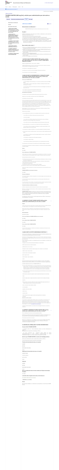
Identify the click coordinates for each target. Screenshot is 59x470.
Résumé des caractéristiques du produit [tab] (17, 19)
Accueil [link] (6, 6)
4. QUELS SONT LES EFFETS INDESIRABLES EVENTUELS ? (12, 46)
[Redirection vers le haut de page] (26, 31)
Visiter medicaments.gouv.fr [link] (49, 2)
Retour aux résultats (9, 13)
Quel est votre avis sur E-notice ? (12, 9)
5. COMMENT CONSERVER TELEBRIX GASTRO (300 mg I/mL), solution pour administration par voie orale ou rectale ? (13, 50)
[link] (22, 2)
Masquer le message (53, 9)
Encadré (9, 24)
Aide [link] (22, 6)
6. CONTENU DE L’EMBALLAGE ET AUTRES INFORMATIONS (13, 54)
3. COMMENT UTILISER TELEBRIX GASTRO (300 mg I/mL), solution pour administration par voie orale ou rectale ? (13, 42)
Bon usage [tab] (30, 19)
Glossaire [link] (10, 6)
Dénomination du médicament (13, 22)
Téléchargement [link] (14, 6)
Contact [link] (19, 6)
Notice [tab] (26, 19)
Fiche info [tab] (8, 19)
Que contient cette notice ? (12, 26)
